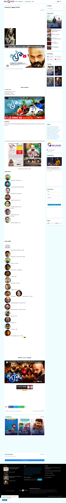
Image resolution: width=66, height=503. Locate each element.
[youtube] (9, 490)
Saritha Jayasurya (25, 296)
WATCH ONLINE (9, 5)
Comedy (53, 128)
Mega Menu (20, 1)
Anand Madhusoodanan (15, 302)
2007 (28, 469)
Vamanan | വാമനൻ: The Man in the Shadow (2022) (15, 477)
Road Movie (49, 135)
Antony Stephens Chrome (15, 335)
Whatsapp (22, 406)
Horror (48, 133)
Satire (57, 135)
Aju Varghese (13, 193)
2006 (25, 469)
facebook (51, 56)
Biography (48, 128)
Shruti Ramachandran (14, 206)
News (33, 1)
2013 (28, 471)
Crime (57, 128)
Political (55, 133)
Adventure (52, 126)
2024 (25, 474)
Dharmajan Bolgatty (14, 222)
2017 (39, 471)
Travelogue (52, 138)
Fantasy (55, 130)
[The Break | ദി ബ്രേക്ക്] (49, 35)
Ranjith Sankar (13, 256)
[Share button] (26, 407)
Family (52, 130)
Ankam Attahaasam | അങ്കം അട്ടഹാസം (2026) (53, 470)
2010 (37, 469)
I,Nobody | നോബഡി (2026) (50, 475)
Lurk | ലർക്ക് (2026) (48, 477)
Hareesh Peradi (13, 214)
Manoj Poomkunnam (14, 309)
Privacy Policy (59, 496)
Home (16, 1)
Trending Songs (28, 1)
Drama (48, 130)
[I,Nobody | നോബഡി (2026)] (49, 39)
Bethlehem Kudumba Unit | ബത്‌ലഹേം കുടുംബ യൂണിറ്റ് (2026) (53, 468)
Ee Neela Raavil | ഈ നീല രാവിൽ (53, 167)
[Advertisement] (25, 19)
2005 (40, 467)
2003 (34, 467)
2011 (40, 469)
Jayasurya (12, 180)
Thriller (48, 138)
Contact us (55, 496)
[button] (58, 1)
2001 (28, 467)
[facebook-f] (6, 490)
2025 (28, 474)
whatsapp (58, 56)
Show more (42, 416)
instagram (51, 59)
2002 (31, 467)
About (52, 496)
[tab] (16, 2)
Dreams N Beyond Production (16, 250)
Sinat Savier (13, 329)
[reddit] (13, 490)
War (56, 138)
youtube (59, 59)
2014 (31, 471)
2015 (33, 471)
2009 (34, 469)
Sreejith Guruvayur (14, 289)
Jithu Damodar (13, 269)
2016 (36, 471)
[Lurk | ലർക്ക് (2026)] (49, 43)
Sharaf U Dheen (13, 200)
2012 (25, 471)
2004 (37, 467)
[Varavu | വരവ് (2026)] (49, 47)
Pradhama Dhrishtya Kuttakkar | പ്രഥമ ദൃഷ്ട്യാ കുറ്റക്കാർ (14, 468)
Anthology (56, 126)
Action (48, 126)
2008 (31, 469)
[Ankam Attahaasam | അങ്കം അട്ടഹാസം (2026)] (49, 31)
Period (52, 133)
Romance (53, 135)
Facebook (11, 406)
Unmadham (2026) (12, 480)
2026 (31, 474)
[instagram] (11, 490)
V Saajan (12, 276)
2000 (25, 467)
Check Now (8, 497)
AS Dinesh (12, 322)
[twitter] (8, 490)
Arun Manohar (13, 296)
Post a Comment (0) (24, 460)
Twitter (17, 406)
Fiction (59, 130)
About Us (56, 223)
